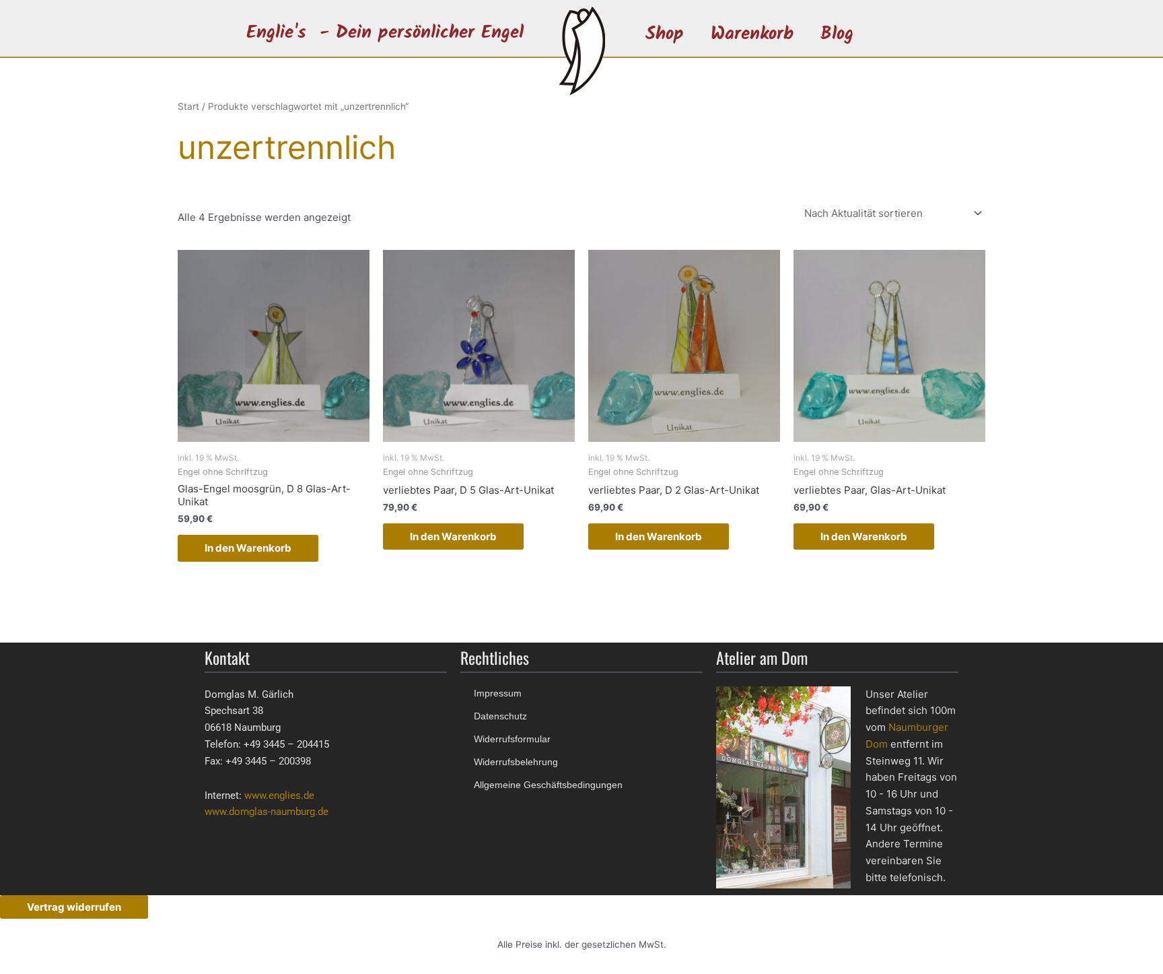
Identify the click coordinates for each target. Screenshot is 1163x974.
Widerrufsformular (512, 739)
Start (188, 106)
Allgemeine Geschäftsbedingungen (548, 784)
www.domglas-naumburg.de (266, 812)
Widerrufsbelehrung (516, 761)
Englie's (276, 32)
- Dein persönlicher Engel (422, 32)
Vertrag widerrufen (74, 907)
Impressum (498, 693)
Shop (664, 34)
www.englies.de (279, 795)
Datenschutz (500, 716)
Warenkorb (752, 34)
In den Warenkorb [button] (248, 548)
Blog (836, 34)
